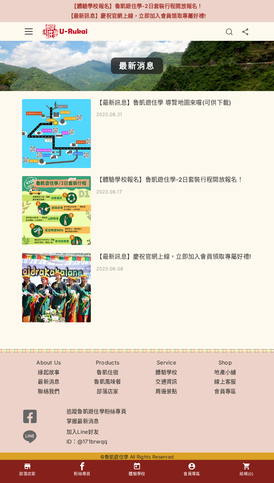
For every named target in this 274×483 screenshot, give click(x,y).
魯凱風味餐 (107, 381)
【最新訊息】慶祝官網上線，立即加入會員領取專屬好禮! (137, 15)
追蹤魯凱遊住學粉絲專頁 (96, 411)
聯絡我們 (48, 391)
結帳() (247, 473)
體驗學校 (166, 372)
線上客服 (225, 381)
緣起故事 (48, 372)
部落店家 (107, 391)
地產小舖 (225, 372)
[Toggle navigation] (29, 31)
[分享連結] (245, 31)
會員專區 (225, 391)
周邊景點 (166, 391)
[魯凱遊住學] (65, 30)
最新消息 (48, 381)
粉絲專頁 (82, 473)
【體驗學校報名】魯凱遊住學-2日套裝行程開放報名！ (137, 6)
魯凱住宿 (107, 372)
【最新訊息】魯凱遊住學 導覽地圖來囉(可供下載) (163, 102)
